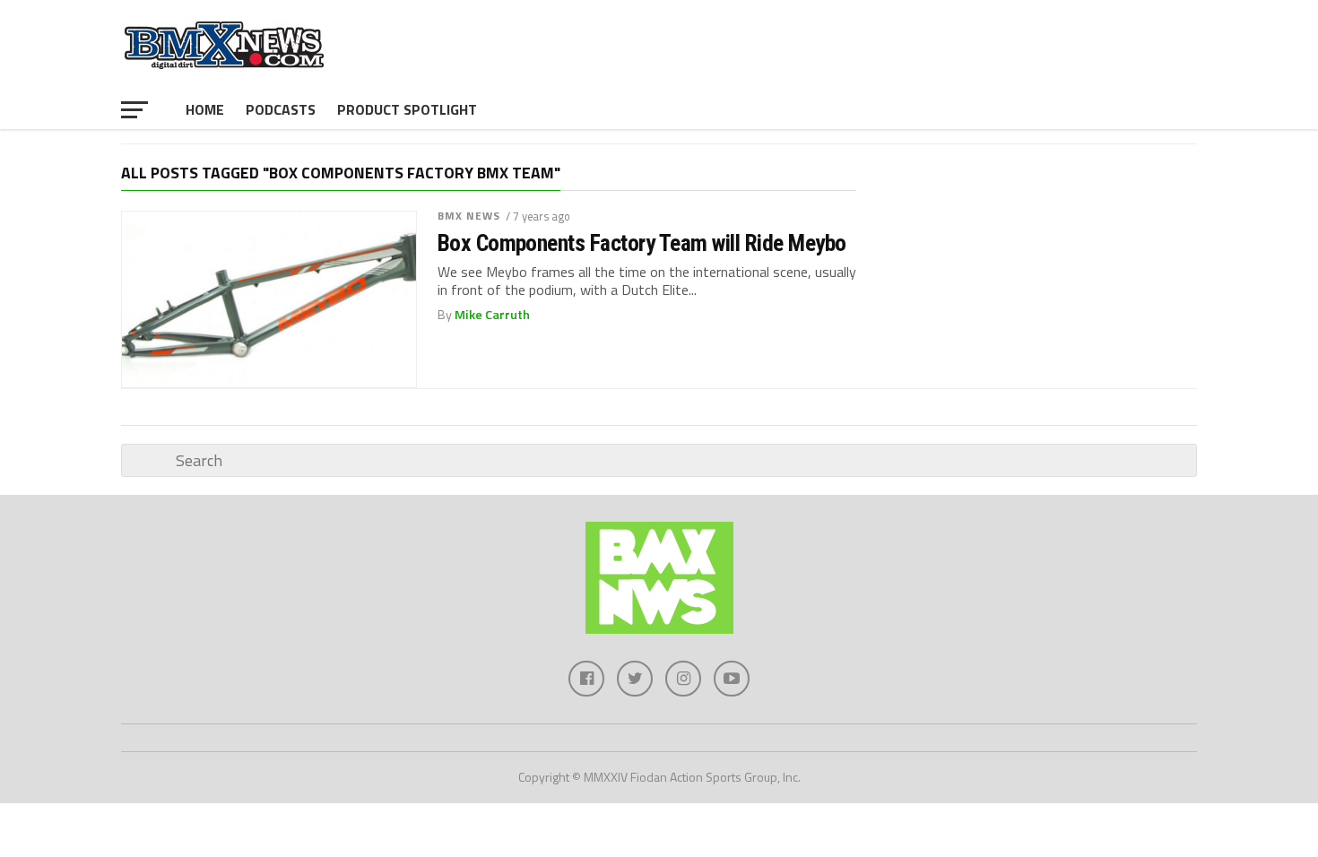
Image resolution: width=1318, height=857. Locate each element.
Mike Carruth (492, 315)
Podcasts (281, 109)
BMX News (469, 215)
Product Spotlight (407, 109)
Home (205, 109)
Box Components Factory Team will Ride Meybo (642, 242)
